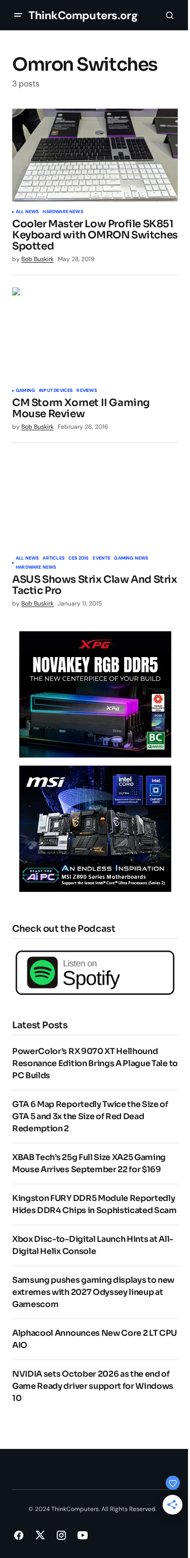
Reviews (86, 390)
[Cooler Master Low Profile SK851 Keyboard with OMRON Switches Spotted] (95, 155)
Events (101, 558)
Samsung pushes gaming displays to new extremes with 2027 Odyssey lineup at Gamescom (93, 1292)
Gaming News (131, 558)
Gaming (25, 390)
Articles (53, 558)
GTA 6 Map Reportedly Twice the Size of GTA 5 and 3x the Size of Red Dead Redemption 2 (90, 1116)
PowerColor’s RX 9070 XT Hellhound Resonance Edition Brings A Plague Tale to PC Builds (95, 1063)
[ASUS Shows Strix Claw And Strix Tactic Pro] (95, 501)
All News (27, 212)
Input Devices (55, 390)
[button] (18, 15)
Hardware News (63, 212)
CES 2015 (78, 558)
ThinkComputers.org (82, 15)
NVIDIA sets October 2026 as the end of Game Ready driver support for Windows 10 (92, 1386)
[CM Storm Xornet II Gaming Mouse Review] (95, 333)
